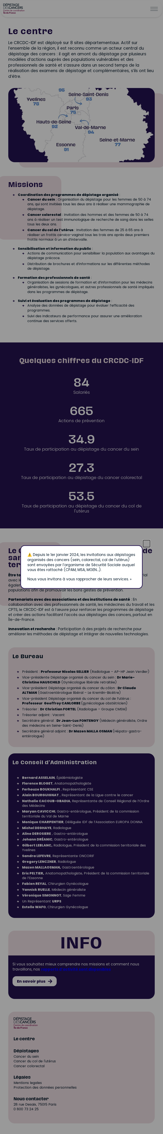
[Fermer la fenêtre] (146, 543)
